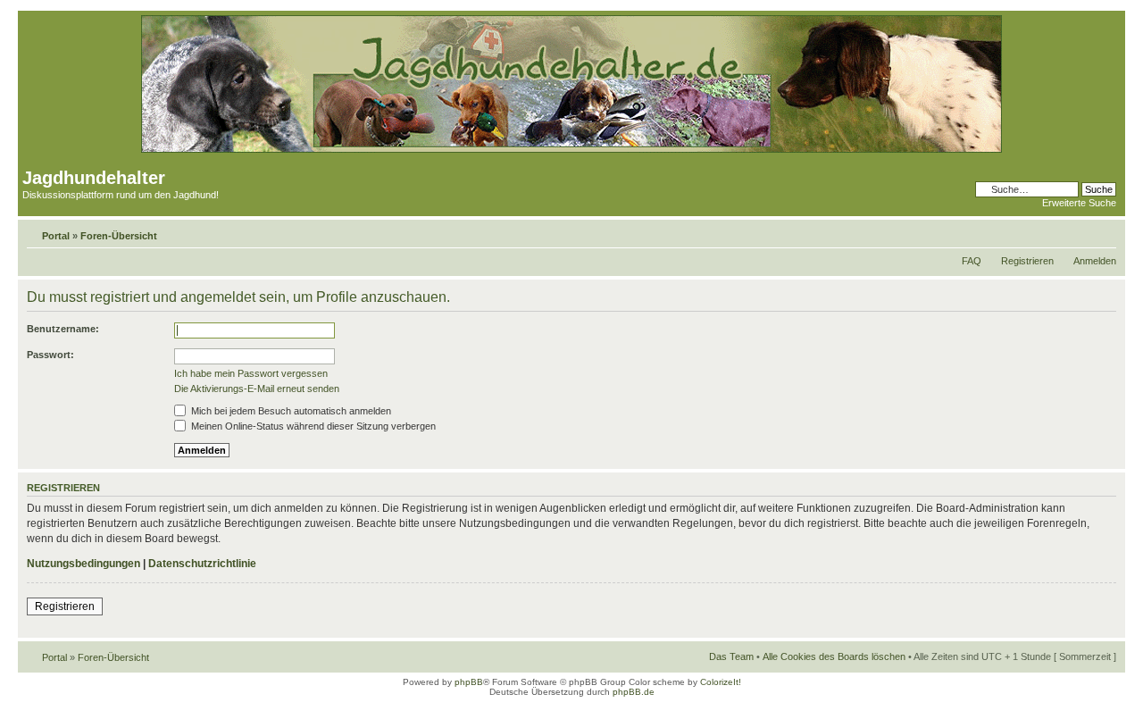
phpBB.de (634, 692)
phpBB (469, 682)
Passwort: (50, 354)
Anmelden (1094, 260)
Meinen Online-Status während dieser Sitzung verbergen (312, 426)
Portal (56, 235)
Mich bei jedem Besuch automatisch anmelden (289, 410)
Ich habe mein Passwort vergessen (251, 373)
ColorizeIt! (720, 682)
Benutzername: (63, 328)
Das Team (731, 656)
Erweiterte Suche (1079, 202)
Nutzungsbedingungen (83, 563)
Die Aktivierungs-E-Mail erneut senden (256, 388)
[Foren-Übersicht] (571, 150)
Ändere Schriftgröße (1103, 232)
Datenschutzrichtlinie (202, 563)
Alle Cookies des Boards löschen (834, 656)
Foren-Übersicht (118, 235)
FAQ (971, 260)
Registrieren (1027, 260)
